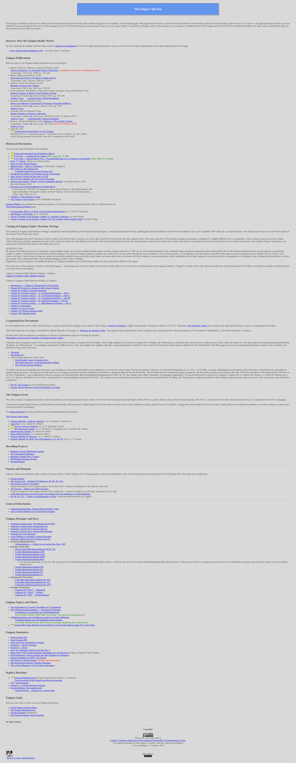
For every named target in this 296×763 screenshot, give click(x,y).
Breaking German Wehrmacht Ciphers (27, 451)
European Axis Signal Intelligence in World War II (33, 186)
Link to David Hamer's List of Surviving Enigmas (33, 511)
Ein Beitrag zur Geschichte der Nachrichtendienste (37, 612)
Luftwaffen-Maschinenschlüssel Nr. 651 (32, 582)
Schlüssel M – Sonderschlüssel (32, 595)
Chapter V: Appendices (21, 306)
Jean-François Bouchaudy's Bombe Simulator (31, 663)
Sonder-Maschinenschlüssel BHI (29, 559)
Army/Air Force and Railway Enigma (27, 642)
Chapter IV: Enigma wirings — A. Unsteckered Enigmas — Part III (40, 298)
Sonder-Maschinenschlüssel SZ (29, 574)
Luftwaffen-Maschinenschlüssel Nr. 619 (32, 580)
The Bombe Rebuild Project (23, 710)
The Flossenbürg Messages (22, 454)
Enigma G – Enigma (23, 645)
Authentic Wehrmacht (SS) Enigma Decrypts (30, 539)
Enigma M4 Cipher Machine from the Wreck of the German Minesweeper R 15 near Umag (54, 625)
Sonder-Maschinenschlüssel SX (29, 569)
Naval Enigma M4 (19, 640)
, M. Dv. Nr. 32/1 (37, 481)
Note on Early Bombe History (24, 164)
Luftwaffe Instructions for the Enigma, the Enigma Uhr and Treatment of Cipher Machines (51, 494)
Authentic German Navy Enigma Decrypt (29, 529)
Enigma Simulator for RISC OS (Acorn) (28, 658)
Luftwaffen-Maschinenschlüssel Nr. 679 (32, 585)
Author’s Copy (17, 98)
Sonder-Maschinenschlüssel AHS (30, 552)
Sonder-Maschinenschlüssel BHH (30, 557)
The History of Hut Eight (22, 214)
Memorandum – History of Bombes (26, 166)
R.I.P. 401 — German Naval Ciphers (30, 156)
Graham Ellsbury (13, 204)
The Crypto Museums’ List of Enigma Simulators (32, 665)
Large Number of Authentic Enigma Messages (31, 536)
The (19, 683)
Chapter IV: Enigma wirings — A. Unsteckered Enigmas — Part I (40, 293)
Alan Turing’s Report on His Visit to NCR (29, 176)
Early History (18, 161)
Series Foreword (17, 412)
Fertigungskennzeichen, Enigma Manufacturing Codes (35, 509)
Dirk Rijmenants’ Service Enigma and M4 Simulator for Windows (40, 655)
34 (30, 96)
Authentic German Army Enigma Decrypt (29, 526)
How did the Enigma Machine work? (27, 50)
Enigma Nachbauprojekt (25, 678)
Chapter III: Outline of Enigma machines (29, 290)
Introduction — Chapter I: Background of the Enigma (34, 285)
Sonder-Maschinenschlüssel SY (29, 572)
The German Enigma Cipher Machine (27, 715)
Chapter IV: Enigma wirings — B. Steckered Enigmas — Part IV (39, 300)
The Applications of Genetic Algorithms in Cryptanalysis (36, 607)
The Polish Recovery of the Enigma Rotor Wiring (37, 362)
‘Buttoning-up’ (17, 355)
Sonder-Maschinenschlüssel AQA (30, 554)
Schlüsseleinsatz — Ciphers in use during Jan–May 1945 (40, 544)
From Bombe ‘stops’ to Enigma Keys (31, 360)
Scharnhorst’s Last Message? (23, 534)
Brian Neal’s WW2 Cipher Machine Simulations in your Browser (39, 652)
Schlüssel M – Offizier (29, 592)
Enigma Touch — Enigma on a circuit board (35, 690)
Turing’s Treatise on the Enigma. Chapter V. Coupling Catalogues (40, 216)
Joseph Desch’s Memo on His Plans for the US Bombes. (35, 174)
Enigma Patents (17, 478)
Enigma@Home (18, 461)
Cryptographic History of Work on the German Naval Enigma (38, 211)
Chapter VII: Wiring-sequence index (27, 311)
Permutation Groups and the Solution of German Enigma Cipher (34, 338)
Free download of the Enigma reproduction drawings (38, 680)
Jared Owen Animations (65, 46)
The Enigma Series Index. (17, 416)
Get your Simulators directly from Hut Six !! (30, 650)
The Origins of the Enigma (22, 199)
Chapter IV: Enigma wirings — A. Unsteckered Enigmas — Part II (40, 295)
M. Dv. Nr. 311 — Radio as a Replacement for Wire (33, 496)
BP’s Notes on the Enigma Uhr (24, 169)
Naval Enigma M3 (19, 637)
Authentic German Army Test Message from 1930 (33, 524)
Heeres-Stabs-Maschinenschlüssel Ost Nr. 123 (35, 549)
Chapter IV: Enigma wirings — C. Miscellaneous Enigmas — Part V (41, 303)
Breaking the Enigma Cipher (92, 330)
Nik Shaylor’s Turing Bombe (24, 660)
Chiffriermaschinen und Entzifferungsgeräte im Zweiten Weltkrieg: (40, 617)
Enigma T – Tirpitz (19, 647)
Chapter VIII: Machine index (23, 313)
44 (31, 124)
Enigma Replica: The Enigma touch (26, 688)
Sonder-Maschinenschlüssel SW (29, 567)
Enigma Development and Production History (34, 153)
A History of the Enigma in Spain (25, 197)
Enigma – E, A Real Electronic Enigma (28, 685)
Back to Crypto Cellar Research (21, 758)
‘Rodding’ (15, 352)
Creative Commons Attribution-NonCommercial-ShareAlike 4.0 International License (148, 740)
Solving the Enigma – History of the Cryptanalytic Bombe (36, 181)
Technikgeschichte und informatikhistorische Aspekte (38, 620)
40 (31, 106)
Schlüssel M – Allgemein (30, 590)
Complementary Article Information (43, 98)
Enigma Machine (18, 712)
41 (31, 116)
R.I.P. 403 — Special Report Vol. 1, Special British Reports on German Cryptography (52, 158)
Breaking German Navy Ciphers (25, 456)
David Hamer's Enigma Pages (24, 707)
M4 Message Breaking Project (24, 459)
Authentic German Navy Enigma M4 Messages (31, 531)
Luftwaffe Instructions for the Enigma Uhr (34, 171)
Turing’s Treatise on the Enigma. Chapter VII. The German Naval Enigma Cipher (47, 219)
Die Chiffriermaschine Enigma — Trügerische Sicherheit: (36, 610)
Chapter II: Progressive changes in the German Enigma (35, 288)
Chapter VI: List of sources (22, 308)
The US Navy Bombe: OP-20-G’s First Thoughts (32, 179)
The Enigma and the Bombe (18, 207)
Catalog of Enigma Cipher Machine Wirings (25, 276)
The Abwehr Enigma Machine (28, 365)
